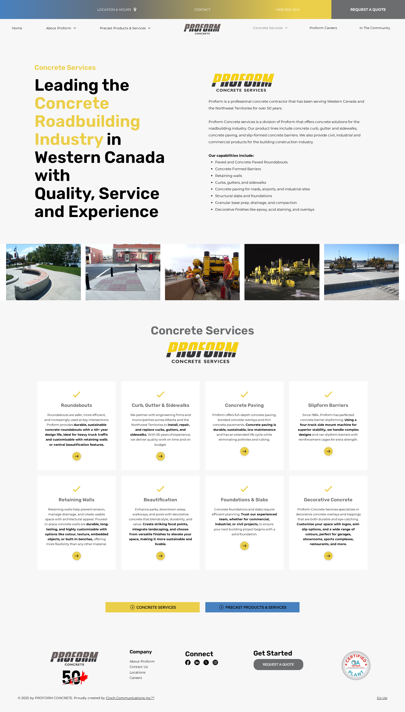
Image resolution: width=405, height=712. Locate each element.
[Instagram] (215, 662)
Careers (136, 678)
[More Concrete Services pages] (286, 28)
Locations (138, 672)
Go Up (382, 698)
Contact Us (139, 667)
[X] (206, 662)
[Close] (76, 456)
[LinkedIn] (197, 662)
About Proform (142, 661)
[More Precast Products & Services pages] (149, 28)
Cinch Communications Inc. (128, 698)
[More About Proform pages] (75, 28)
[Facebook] (188, 662)
